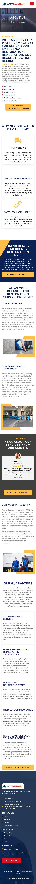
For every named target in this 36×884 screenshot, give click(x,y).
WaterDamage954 (7, 64)
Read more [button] (18, 477)
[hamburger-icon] (32, 3)
